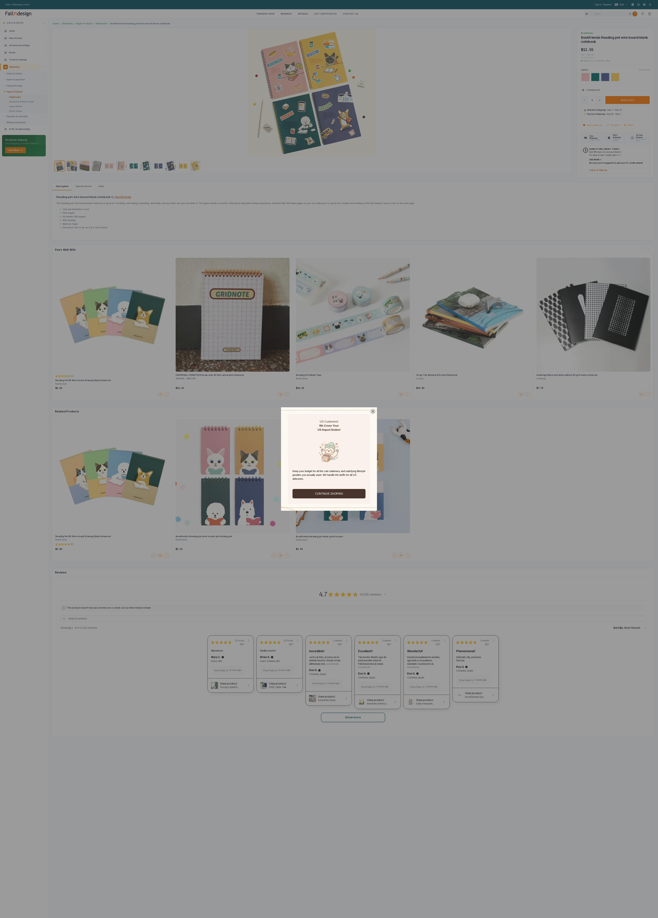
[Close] (373, 411)
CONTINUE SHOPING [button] (329, 493)
